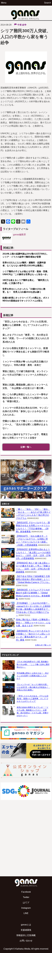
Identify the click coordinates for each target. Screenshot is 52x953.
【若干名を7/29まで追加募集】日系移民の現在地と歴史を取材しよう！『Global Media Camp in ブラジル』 (33, 579)
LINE (26, 913)
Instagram (26, 908)
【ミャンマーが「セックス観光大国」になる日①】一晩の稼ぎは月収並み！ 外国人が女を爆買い (33, 687)
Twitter (26, 897)
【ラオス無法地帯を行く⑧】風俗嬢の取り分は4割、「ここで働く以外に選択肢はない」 (33, 664)
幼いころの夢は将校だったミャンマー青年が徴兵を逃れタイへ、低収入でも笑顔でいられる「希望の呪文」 (25, 398)
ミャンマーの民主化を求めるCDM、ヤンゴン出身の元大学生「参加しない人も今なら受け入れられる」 (25, 411)
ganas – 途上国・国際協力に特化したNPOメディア (26, 13)
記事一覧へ (26, 447)
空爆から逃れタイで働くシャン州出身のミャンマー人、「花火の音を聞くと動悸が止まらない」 (25, 424)
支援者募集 (26, 930)
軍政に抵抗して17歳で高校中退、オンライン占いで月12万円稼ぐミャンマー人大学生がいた (25, 375)
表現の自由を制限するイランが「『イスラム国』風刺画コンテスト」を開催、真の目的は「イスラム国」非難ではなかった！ (32, 711)
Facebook (26, 892)
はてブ (26, 902)
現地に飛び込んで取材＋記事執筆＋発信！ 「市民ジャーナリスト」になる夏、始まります (33, 622)
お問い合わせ (26, 941)
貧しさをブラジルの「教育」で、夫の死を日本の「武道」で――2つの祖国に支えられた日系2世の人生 (26, 338)
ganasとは (26, 924)
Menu (3, 3)
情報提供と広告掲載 (26, 935)
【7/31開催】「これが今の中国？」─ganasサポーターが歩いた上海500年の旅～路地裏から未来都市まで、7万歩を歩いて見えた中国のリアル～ (33, 609)
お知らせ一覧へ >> (43, 645)
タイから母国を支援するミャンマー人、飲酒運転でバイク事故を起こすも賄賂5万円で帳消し (26, 351)
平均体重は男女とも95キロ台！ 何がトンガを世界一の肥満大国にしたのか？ (33, 676)
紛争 (24, 25)
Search (47, 3)
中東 (19, 25)
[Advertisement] (26, 845)
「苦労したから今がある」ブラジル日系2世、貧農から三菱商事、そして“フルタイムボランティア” (26, 325)
